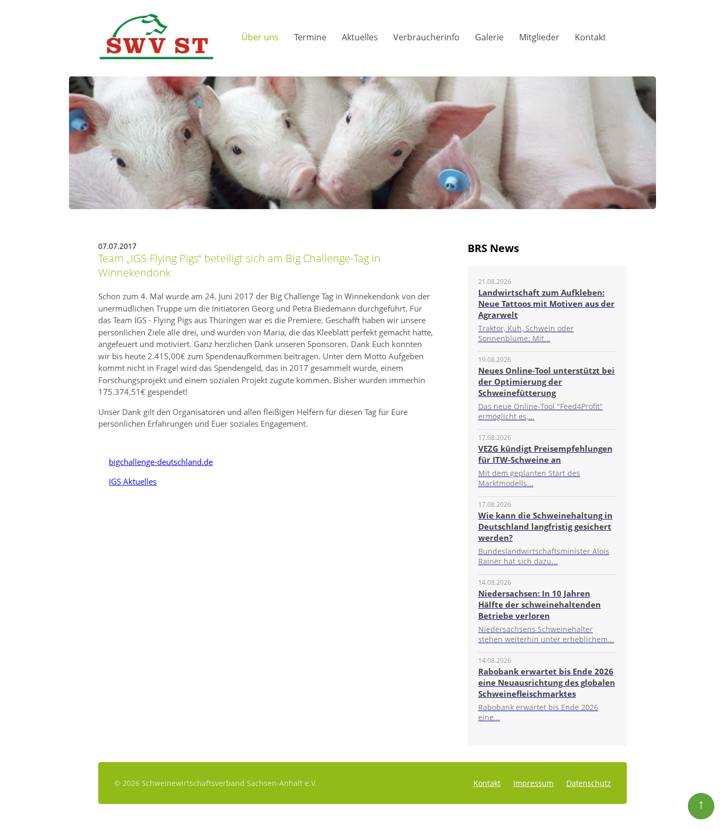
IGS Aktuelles (127, 481)
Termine (310, 37)
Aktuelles (360, 37)
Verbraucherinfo (426, 37)
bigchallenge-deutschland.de (155, 461)
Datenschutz (588, 783)
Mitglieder (539, 37)
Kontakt (590, 37)
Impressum (533, 783)
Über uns (260, 37)
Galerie (489, 37)
